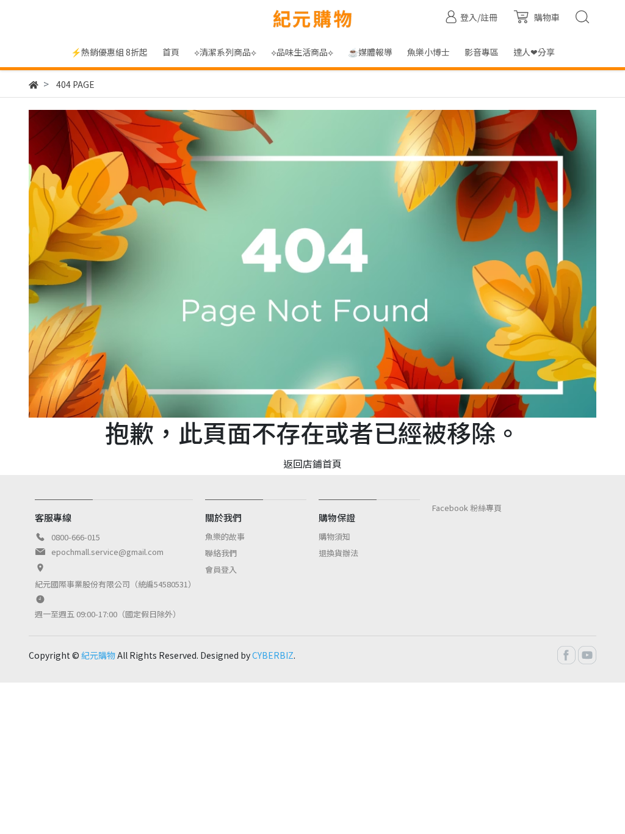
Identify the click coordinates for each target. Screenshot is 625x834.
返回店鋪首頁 (312, 463)
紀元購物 (98, 655)
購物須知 (334, 536)
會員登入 (221, 569)
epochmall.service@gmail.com (107, 551)
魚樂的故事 (225, 536)
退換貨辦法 (338, 553)
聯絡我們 (221, 553)
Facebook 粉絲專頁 (467, 507)
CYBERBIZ (273, 655)
